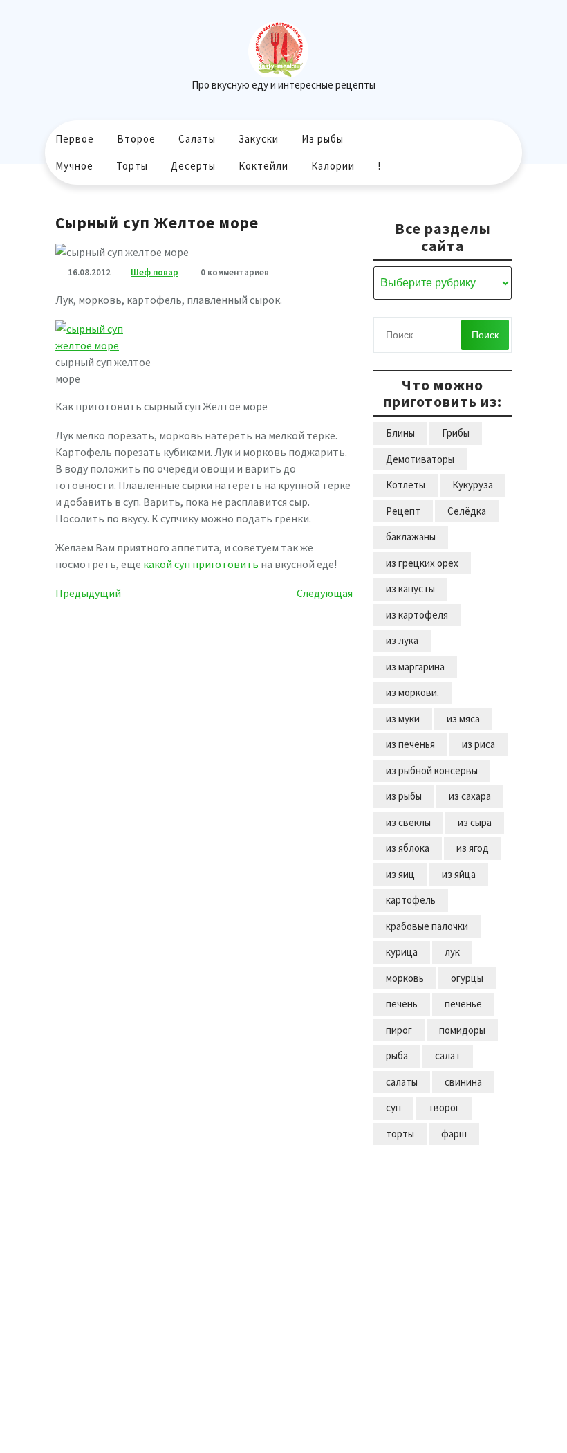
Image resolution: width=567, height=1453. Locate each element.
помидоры (462, 1029)
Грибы (456, 432)
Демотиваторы (420, 459)
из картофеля (417, 614)
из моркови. (412, 692)
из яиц (400, 874)
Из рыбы (322, 138)
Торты (132, 165)
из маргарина (415, 666)
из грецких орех (422, 562)
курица (402, 951)
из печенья (410, 744)
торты (400, 1133)
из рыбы (404, 796)
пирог (399, 1029)
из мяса (463, 718)
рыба (397, 1055)
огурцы (467, 978)
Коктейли (263, 165)
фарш (454, 1133)
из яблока (407, 848)
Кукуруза (472, 484)
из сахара (470, 796)
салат (448, 1055)
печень (402, 1003)
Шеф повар (154, 272)
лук (452, 951)
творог (444, 1107)
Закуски (259, 138)
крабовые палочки (427, 926)
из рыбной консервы (432, 770)
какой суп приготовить (201, 564)
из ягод (472, 848)
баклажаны (411, 536)
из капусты (410, 588)
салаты (402, 1081)
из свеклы (408, 822)
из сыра (475, 822)
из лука (402, 640)
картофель (411, 899)
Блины (400, 432)
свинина (463, 1081)
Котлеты (405, 484)
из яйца (459, 874)
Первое (74, 138)
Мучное (74, 165)
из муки (403, 718)
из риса (478, 744)
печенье (463, 1003)
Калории (333, 165)
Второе (136, 138)
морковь (405, 978)
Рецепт (403, 511)
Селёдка (466, 511)
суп (393, 1107)
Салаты (197, 138)
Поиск (485, 334)
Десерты (193, 165)
